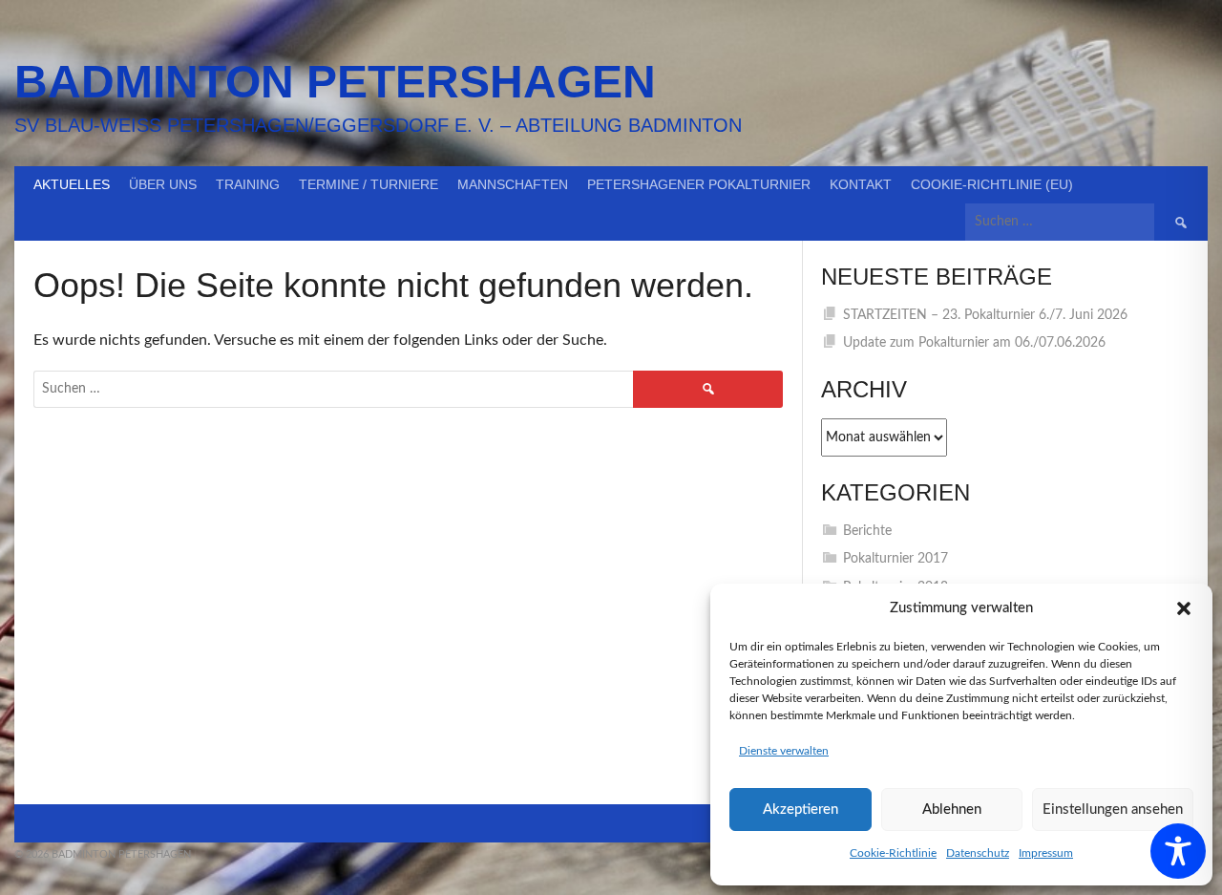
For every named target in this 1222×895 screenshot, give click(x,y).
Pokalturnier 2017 (895, 558)
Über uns (163, 184)
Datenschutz (977, 853)
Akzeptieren (800, 809)
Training (248, 184)
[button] (1183, 608)
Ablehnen (951, 809)
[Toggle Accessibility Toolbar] (1178, 851)
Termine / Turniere (368, 184)
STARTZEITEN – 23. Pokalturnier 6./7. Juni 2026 (985, 315)
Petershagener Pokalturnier (699, 184)
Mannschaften (512, 184)
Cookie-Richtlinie (893, 853)
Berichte (867, 531)
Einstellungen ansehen (1113, 809)
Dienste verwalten (784, 750)
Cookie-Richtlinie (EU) (992, 184)
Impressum (1046, 853)
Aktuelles (71, 184)
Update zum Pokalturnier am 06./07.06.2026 (974, 343)
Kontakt (861, 184)
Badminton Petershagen (335, 81)
